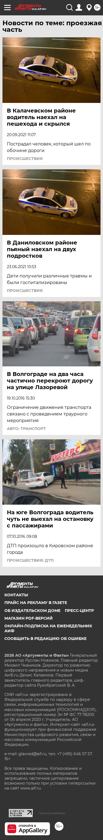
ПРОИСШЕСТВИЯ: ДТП (30, 560)
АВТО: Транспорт (26, 429)
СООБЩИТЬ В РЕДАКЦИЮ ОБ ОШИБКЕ (45, 638)
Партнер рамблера (52, 813)
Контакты (16, 594)
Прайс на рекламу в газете (35, 602)
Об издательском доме (32, 610)
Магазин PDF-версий (28, 618)
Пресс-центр (79, 610)
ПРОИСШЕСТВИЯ (25, 159)
